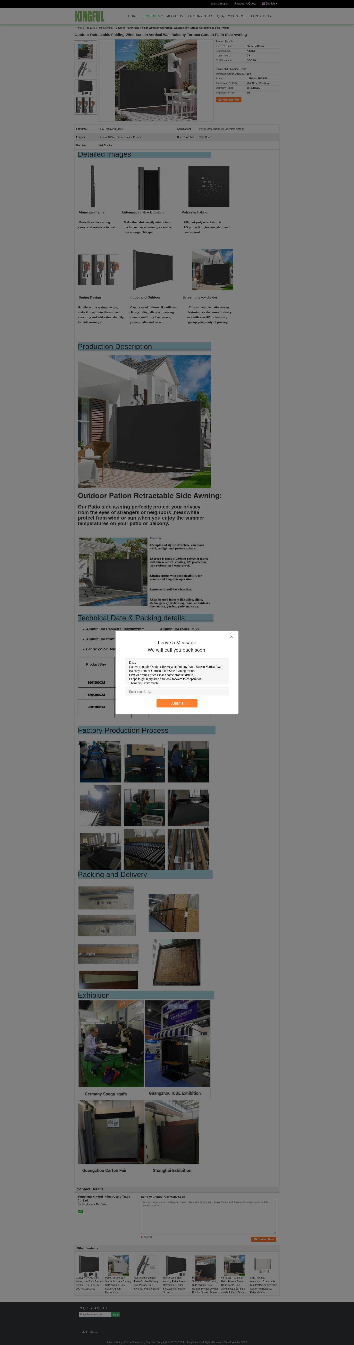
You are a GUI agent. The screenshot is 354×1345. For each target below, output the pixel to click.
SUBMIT (177, 703)
